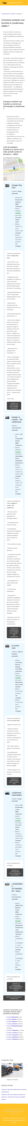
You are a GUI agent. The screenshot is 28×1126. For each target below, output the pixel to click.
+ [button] (5, 161)
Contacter (18, 213)
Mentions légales (18, 1109)
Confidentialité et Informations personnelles (14, 1111)
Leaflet (12, 180)
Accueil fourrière (5, 13)
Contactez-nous (9, 1109)
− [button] (5, 163)
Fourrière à (12, 1030)
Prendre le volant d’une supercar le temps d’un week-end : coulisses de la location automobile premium (13, 1097)
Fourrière (12, 1017)
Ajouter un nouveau (14, 1113)
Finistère (13, 13)
